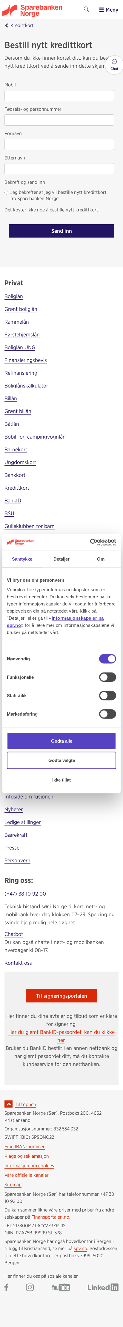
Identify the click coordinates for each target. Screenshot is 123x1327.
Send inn (61, 231)
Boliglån (13, 296)
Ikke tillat (61, 779)
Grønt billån (17, 411)
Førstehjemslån (22, 334)
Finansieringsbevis (25, 360)
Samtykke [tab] (22, 559)
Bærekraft (15, 835)
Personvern (17, 860)
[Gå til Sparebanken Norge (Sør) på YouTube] (61, 1288)
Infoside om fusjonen (28, 796)
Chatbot (13, 934)
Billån (10, 398)
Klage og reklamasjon (26, 1156)
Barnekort (15, 449)
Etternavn (14, 158)
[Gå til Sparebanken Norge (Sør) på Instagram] (30, 1288)
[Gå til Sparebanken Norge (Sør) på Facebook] (6, 1288)
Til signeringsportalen (61, 996)
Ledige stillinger (22, 822)
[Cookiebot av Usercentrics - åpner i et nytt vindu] (90, 542)
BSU (9, 513)
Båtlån (11, 424)
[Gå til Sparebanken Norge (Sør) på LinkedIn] (103, 1288)
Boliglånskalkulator (26, 385)
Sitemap (12, 1184)
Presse (11, 847)
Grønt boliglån (20, 309)
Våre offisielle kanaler (26, 1175)
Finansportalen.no (50, 1217)
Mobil (10, 85)
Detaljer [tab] (61, 559)
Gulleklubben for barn (29, 526)
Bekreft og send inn (24, 182)
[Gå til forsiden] (40, 11)
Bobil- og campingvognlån (35, 437)
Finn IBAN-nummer (24, 1146)
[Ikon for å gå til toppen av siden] (8, 1104)
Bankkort (14, 475)
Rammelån (16, 322)
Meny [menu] (111, 10)
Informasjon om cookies (29, 1165)
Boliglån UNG (19, 347)
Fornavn (13, 133)
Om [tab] (100, 559)
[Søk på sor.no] (86, 9)
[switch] (107, 677)
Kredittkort (22, 25)
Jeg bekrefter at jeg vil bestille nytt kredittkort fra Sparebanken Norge (58, 195)
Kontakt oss (18, 963)
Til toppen (25, 1104)
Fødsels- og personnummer (32, 109)
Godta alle (61, 740)
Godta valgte (61, 760)
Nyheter (13, 809)
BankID (12, 500)
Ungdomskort (20, 462)
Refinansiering (20, 373)
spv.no (80, 1248)
